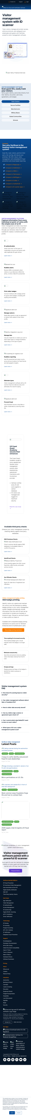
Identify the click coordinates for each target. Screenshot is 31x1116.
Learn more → (8, 255)
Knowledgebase (7, 941)
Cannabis (5, 984)
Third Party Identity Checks (10, 894)
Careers (5, 971)
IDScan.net (6, 969)
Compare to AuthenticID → (14, 184)
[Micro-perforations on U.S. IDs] (15, 766)
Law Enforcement (7, 998)
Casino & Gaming (7, 986)
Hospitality (6, 996)
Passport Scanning (8, 927)
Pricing (5, 963)
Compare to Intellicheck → (14, 168)
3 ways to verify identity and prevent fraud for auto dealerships (15, 758)
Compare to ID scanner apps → (15, 187)
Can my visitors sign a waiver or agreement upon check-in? (12, 714)
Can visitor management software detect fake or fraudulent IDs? (15, 701)
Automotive (4, 753)
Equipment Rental (7, 991)
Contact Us (12, 1)
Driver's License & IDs (7, 771)
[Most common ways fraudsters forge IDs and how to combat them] (15, 784)
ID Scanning (6, 925)
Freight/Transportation (9, 993)
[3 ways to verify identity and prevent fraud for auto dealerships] (15, 748)
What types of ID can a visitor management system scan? (11, 728)
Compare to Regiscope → (13, 164)
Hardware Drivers (7, 957)
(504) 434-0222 (18, 1022)
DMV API (5, 892)
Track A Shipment (7, 952)
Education (5, 989)
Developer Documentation (10, 943)
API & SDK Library (7, 945)
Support (20, 1)
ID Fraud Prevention (19, 753)
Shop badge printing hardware (13, 630)
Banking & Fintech (8, 982)
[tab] (15, 101)
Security (5, 1005)
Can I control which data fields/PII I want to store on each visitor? (15, 721)
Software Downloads (8, 959)
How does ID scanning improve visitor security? (14, 694)
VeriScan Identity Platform (10, 880)
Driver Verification (7, 916)
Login (27, 1)
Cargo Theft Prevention (7, 821)
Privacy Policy (6, 1056)
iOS (7, 930)
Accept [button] (12, 1112)
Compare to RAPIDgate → (13, 177)
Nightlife (5, 1000)
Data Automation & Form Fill (10, 887)
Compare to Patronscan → (14, 174)
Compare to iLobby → (12, 180)
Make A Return (7, 954)
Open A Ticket (7, 950)
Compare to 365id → (12, 171)
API (4, 930)
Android (11, 930)
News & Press (6, 973)
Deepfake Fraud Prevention (10, 934)
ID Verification (6, 932)
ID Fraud (11, 753)
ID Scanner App (7, 909)
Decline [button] (19, 1112)
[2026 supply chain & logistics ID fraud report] (15, 802)
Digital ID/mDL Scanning (9, 912)
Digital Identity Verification (10, 889)
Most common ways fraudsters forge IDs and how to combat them (15, 794)
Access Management (8, 907)
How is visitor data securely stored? (14, 707)
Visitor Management (8, 903)
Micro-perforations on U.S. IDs (12, 777)
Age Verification (7, 900)
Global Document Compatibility (11, 947)
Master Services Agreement (19, 1056)
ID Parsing (6, 923)
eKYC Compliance (7, 914)
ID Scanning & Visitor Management (12, 885)
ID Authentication (7, 905)
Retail (4, 1002)
